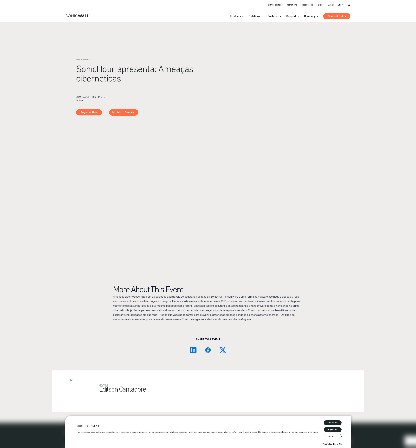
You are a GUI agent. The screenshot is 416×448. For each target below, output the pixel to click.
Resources (307, 5)
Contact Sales (337, 16)
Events (331, 5)
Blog (320, 5)
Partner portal (274, 5)
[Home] (78, 16)
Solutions (254, 16)
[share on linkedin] (193, 350)
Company (309, 16)
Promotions (291, 5)
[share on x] (222, 350)
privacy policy (141, 432)
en (339, 5)
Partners (273, 16)
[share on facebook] (208, 350)
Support (291, 16)
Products (235, 16)
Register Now (89, 112)
